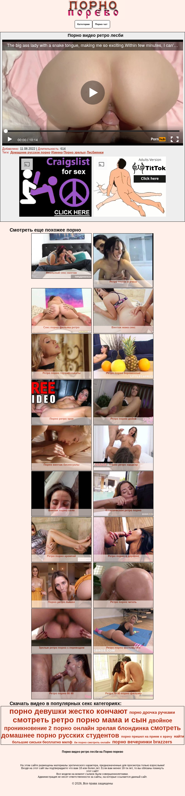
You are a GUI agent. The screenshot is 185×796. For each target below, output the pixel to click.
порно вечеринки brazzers (142, 741)
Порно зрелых (75, 152)
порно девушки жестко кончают (68, 711)
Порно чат (101, 24)
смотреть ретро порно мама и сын (80, 719)
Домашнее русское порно (30, 152)
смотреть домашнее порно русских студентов (91, 731)
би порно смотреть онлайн (92, 742)
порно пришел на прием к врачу (146, 736)
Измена (57, 152)
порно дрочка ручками (152, 712)
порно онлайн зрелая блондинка (101, 728)
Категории (83, 24)
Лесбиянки (95, 152)
